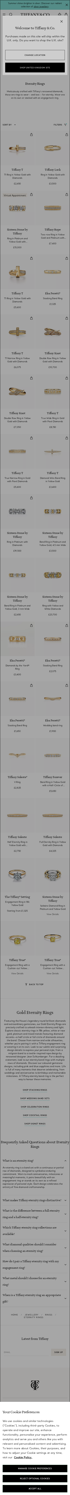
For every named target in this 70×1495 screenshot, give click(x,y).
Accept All (35, 1489)
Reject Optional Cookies (35, 1478)
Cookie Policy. (23, 1457)
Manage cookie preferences (35, 1468)
